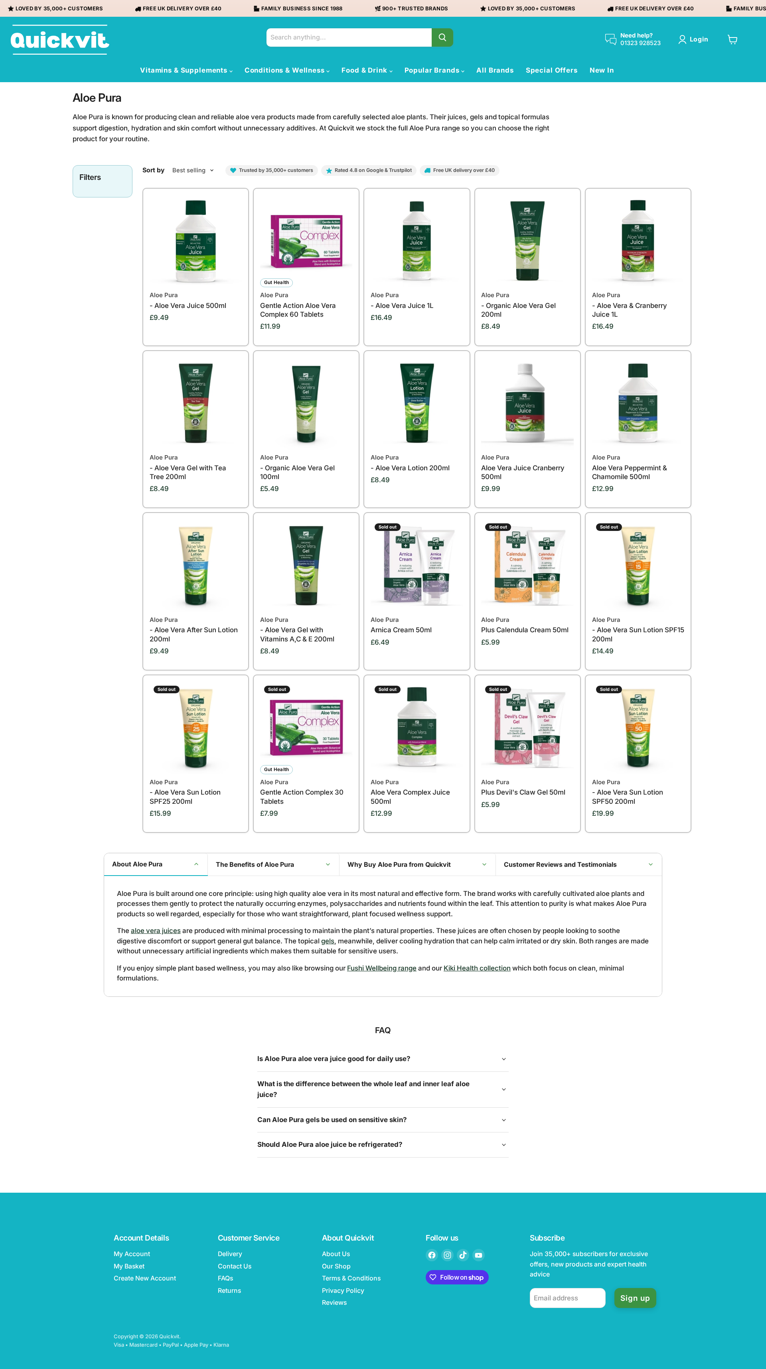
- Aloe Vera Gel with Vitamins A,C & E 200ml (297, 629)
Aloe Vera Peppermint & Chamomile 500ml (629, 467)
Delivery (230, 1254)
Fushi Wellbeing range (382, 968)
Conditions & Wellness (286, 70)
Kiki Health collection (477, 968)
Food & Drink (365, 70)
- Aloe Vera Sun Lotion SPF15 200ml (638, 629)
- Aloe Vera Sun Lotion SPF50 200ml (627, 791)
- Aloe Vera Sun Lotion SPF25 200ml (185, 791)
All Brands (495, 70)
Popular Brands (433, 70)
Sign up (635, 1298)
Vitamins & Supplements (184, 70)
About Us (336, 1254)
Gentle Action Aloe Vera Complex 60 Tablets (298, 304)
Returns (229, 1290)
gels (327, 941)
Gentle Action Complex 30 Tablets (302, 791)
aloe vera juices (156, 931)
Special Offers (552, 70)
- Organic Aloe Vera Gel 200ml (518, 304)
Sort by (153, 170)
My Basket (129, 1266)
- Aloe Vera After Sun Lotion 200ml (194, 629)
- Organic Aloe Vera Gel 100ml (297, 467)
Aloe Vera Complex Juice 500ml (410, 791)
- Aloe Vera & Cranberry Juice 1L (629, 304)
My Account (132, 1254)
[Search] (442, 37)
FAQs (225, 1278)
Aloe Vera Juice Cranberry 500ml (523, 467)
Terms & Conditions (351, 1278)
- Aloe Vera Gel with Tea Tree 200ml (188, 467)
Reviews (334, 1302)
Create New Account (145, 1278)
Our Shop (336, 1266)
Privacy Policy (343, 1290)
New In (602, 70)
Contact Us (234, 1266)
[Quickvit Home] (60, 40)
